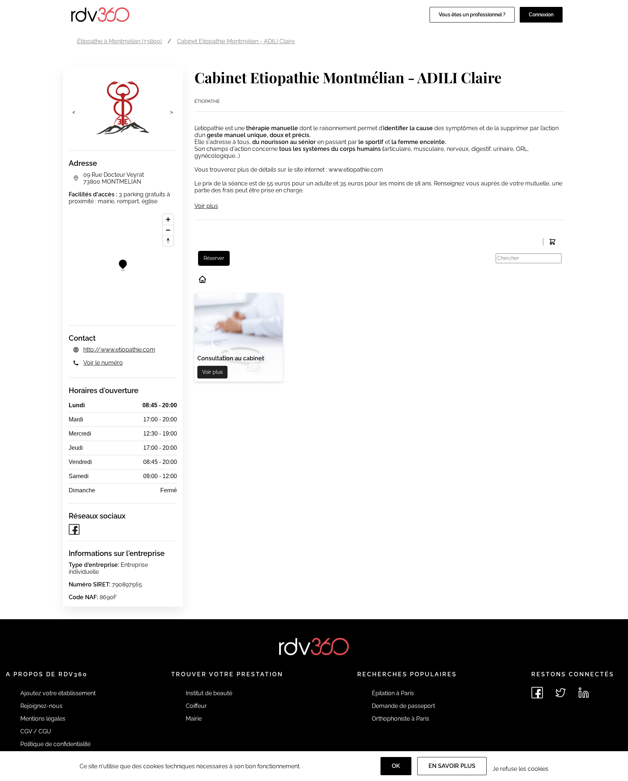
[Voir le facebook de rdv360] (537, 692)
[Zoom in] (168, 219)
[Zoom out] (168, 230)
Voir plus (206, 206)
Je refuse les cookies (520, 768)
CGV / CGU (35, 731)
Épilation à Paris (393, 693)
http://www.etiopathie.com (119, 349)
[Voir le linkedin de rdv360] (583, 692)
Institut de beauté (209, 693)
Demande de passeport (403, 705)
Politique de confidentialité (55, 744)
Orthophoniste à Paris (400, 718)
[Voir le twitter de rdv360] (560, 692)
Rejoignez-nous (41, 705)
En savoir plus (451, 765)
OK (396, 765)
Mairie (194, 718)
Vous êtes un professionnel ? (472, 14)
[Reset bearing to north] (168, 240)
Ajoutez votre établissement (58, 693)
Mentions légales (42, 718)
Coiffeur (196, 705)
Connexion (541, 14)
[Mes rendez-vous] (552, 241)
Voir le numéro (103, 362)
